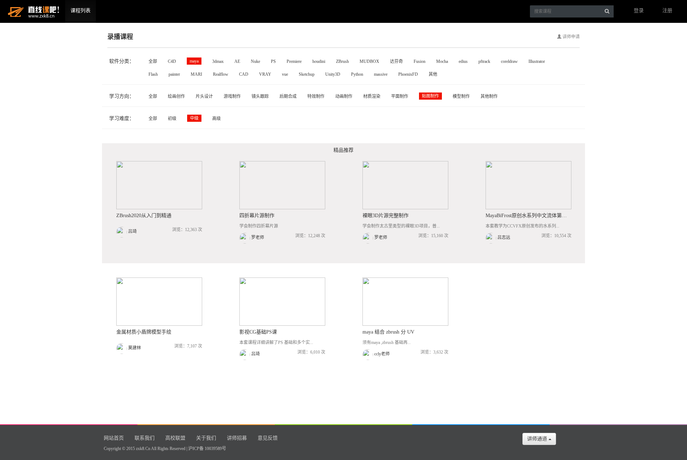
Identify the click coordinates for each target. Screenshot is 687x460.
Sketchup (307, 74)
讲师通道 (538, 438)
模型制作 (461, 96)
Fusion (419, 61)
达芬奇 (396, 61)
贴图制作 (430, 96)
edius (463, 61)
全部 (152, 61)
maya (194, 61)
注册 (667, 10)
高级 (216, 118)
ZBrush (342, 61)
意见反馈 (268, 438)
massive (381, 74)
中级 (194, 118)
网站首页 (114, 438)
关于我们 (206, 438)
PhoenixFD (408, 74)
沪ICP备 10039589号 (207, 448)
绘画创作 (176, 96)
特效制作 (316, 96)
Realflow (220, 74)
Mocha (442, 61)
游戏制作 (232, 96)
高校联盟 (175, 438)
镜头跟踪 (260, 96)
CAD (243, 74)
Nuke (255, 61)
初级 (172, 118)
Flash (153, 74)
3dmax (218, 61)
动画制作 (343, 96)
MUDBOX (369, 61)
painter (174, 74)
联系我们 (145, 438)
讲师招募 (237, 438)
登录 (639, 10)
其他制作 (489, 96)
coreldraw (509, 61)
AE (237, 61)
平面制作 (399, 96)
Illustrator (536, 61)
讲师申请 (570, 36)
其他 (433, 74)
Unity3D (332, 74)
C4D (172, 61)
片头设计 (204, 96)
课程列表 (80, 10)
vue (285, 74)
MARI (196, 74)
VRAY (265, 74)
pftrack (484, 61)
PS (273, 61)
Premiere (294, 61)
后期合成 (288, 96)
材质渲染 (371, 96)
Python (357, 74)
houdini (318, 61)
